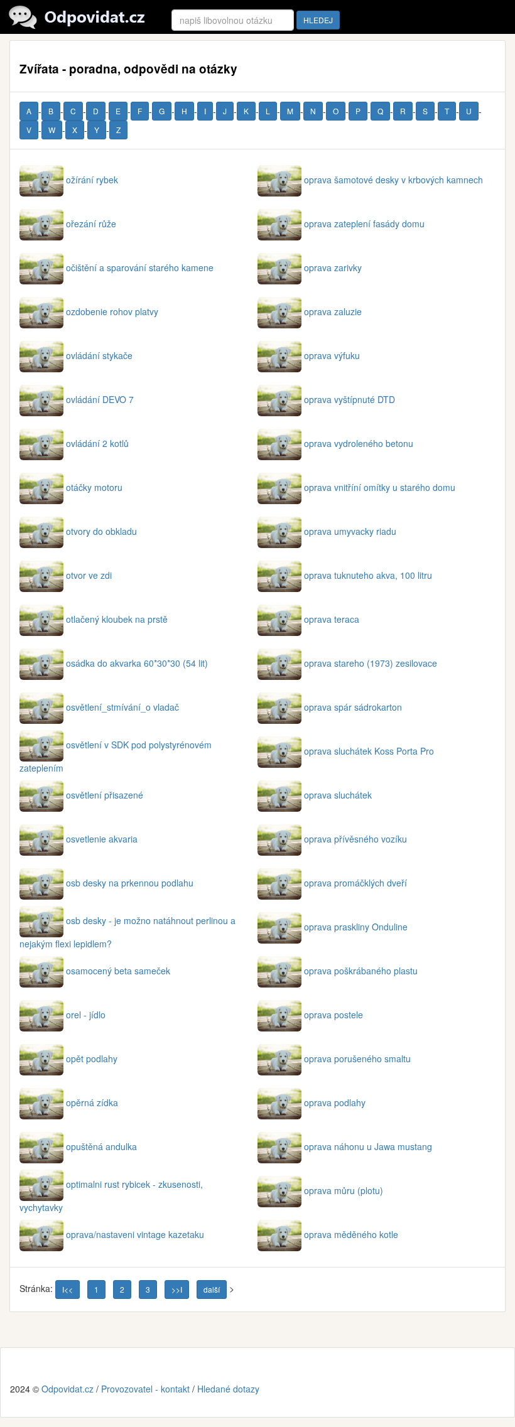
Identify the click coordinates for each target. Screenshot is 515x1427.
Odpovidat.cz (67, 1388)
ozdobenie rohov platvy (112, 311)
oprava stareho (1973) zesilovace (370, 663)
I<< (67, 1289)
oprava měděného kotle (351, 1234)
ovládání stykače (99, 355)
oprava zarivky (333, 267)
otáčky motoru (94, 487)
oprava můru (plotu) (343, 1190)
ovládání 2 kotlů (97, 443)
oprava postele (333, 1014)
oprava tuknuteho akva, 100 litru (368, 575)
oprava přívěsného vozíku (355, 838)
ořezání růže (91, 223)
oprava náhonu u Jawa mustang (368, 1146)
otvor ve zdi (89, 575)
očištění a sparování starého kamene (140, 267)
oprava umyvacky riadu (350, 531)
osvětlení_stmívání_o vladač (122, 707)
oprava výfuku (332, 355)
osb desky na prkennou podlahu (129, 882)
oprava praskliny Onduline (356, 926)
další (211, 1289)
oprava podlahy (335, 1102)
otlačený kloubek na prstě (117, 619)
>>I (176, 1289)
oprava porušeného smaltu (357, 1058)
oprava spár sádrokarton (353, 707)
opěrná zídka (92, 1102)
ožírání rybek (92, 179)
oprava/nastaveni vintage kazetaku (135, 1234)
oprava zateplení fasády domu (364, 223)
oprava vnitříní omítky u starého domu (379, 487)
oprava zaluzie (333, 311)
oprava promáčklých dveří (355, 882)
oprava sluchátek (338, 795)
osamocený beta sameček (118, 970)
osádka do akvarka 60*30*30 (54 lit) (137, 663)
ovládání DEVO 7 (100, 399)
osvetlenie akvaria (102, 838)
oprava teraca (331, 619)
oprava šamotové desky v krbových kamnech (393, 179)
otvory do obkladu (101, 531)
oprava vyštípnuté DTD (349, 399)
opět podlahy (91, 1058)
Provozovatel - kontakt (145, 1388)
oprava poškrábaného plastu (361, 970)
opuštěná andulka (101, 1146)
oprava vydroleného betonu (358, 443)
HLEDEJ (318, 19)
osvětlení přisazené (104, 795)
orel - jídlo (86, 1014)
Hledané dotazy (228, 1388)
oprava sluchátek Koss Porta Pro (369, 751)
